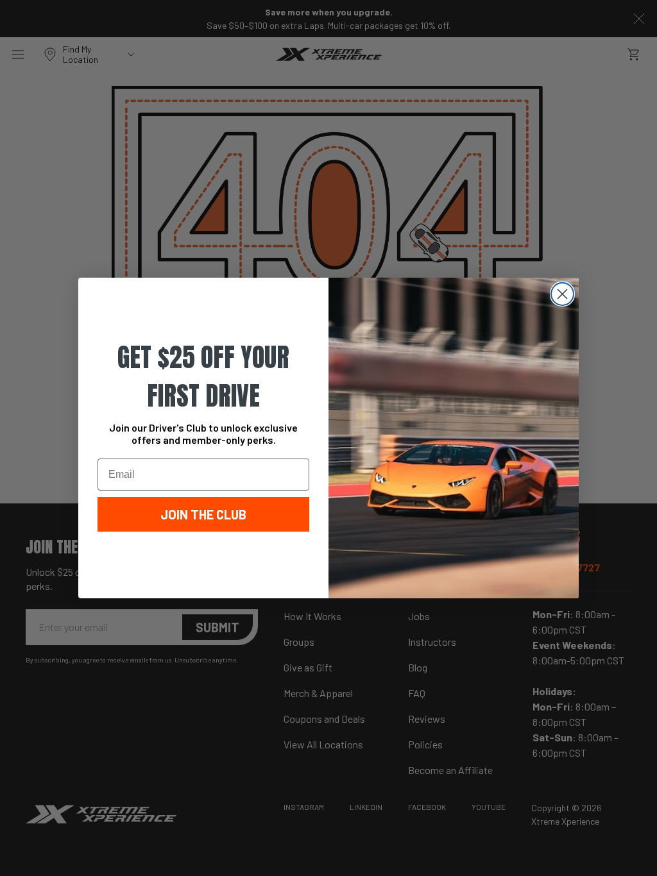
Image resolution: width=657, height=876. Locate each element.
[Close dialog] (562, 294)
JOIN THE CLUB (203, 514)
